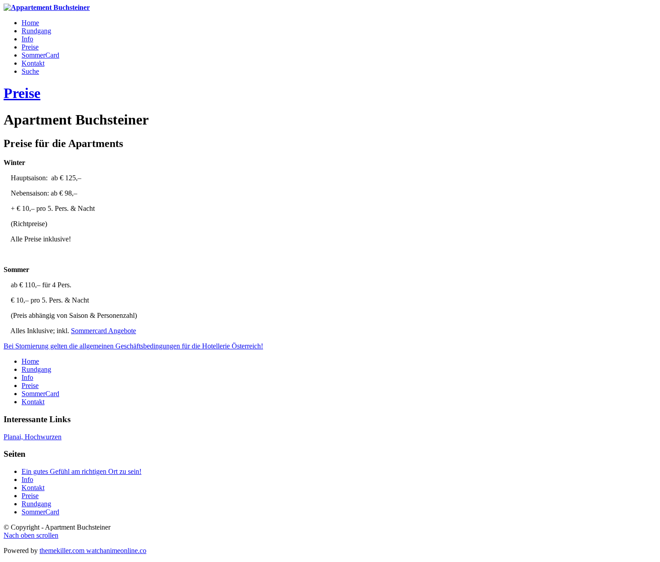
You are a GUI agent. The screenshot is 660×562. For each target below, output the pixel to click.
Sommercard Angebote (103, 331)
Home (30, 361)
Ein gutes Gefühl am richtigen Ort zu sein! (81, 471)
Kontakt (33, 402)
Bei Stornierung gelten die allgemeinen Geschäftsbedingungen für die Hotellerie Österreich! (133, 346)
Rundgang (36, 369)
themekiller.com (63, 550)
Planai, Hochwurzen (33, 437)
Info (27, 377)
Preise (22, 93)
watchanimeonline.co (116, 550)
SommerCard (40, 393)
